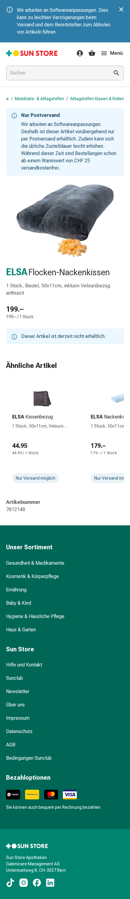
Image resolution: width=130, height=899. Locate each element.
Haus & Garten (21, 630)
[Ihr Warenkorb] (92, 53)
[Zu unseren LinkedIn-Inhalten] (50, 882)
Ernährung (16, 590)
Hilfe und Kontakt (24, 665)
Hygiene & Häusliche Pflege (35, 616)
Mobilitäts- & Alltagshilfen (39, 98)
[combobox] (56, 73)
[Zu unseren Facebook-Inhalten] (37, 882)
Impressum (18, 718)
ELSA (16, 272)
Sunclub (14, 678)
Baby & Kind (18, 603)
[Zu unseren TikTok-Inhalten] (10, 882)
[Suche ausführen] (116, 73)
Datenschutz (19, 731)
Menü (116, 53)
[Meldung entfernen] (121, 9)
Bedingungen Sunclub (29, 758)
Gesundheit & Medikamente (35, 563)
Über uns (15, 705)
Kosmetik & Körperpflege (32, 576)
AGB (10, 745)
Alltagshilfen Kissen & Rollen (97, 98)
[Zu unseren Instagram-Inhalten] (23, 882)
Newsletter (17, 691)
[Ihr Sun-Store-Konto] (78, 53)
